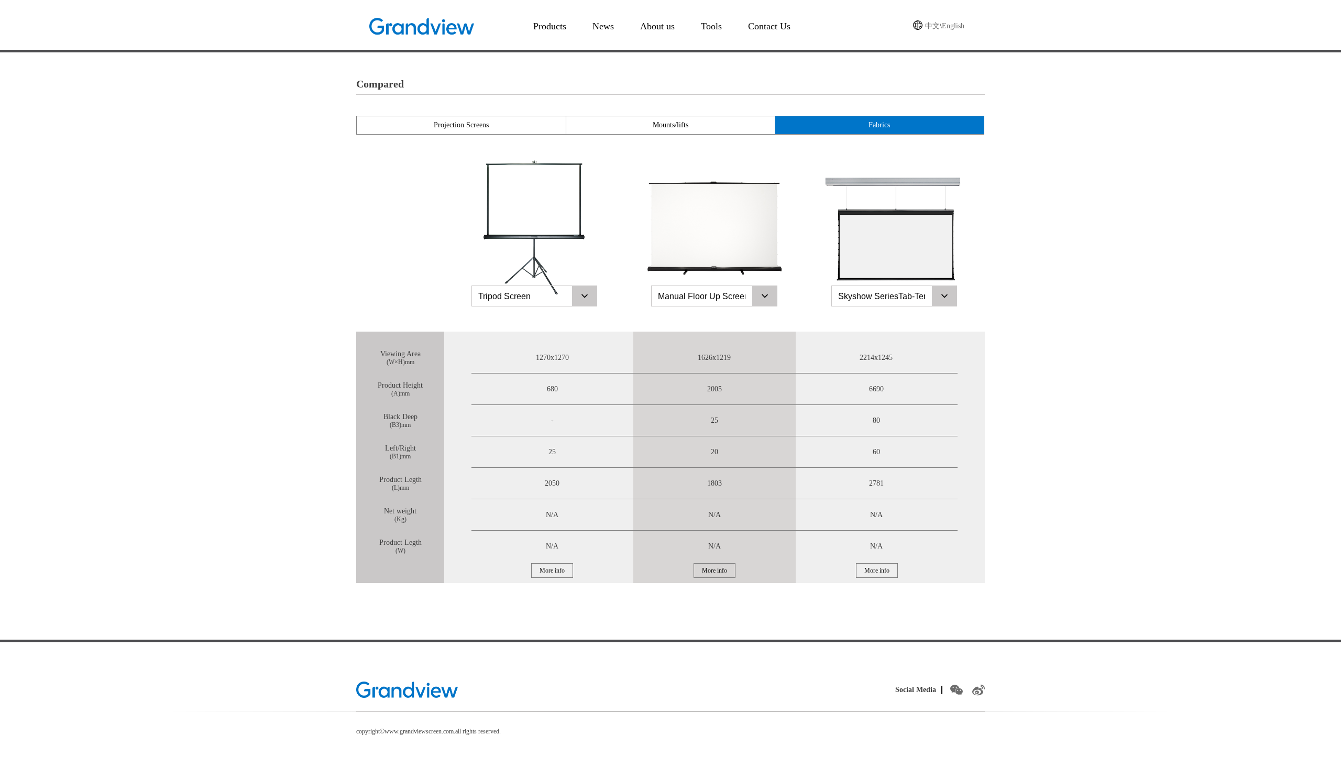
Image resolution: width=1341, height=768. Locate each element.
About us (657, 26)
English (953, 26)
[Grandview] (407, 690)
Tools (711, 26)
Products (549, 26)
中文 (932, 26)
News (603, 26)
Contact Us (769, 26)
